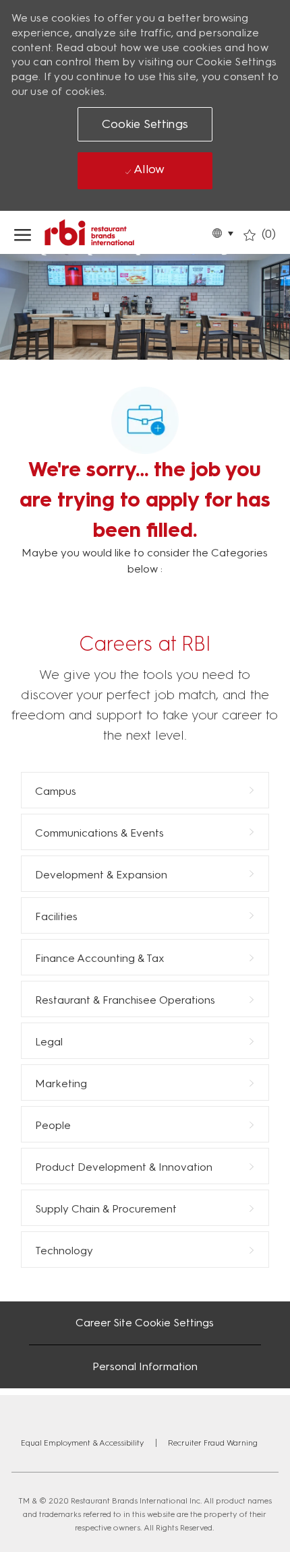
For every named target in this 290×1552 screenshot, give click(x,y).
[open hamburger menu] (22, 232)
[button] (222, 232)
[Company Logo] (117, 232)
